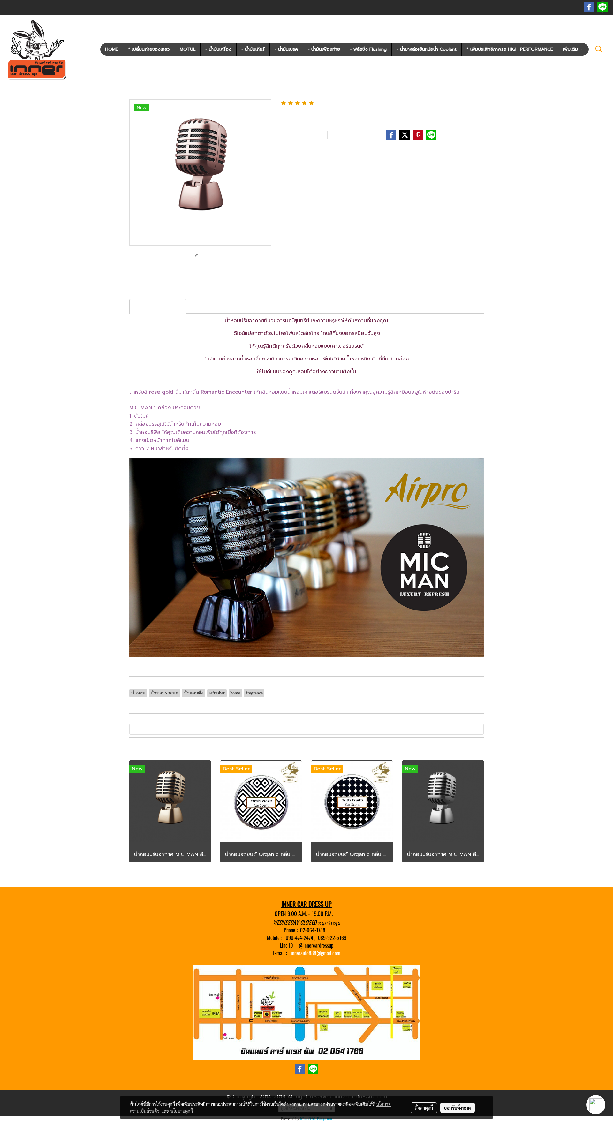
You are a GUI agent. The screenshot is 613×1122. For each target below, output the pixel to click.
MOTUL (187, 49)
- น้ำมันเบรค (286, 49)
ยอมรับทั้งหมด (457, 1108)
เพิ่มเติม (571, 49)
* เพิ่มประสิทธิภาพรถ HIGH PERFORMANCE (509, 49)
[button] (599, 49)
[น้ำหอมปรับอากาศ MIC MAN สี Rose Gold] (200, 173)
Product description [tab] (158, 306)
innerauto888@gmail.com (315, 953)
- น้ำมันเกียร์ (253, 49)
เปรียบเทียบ (349, 135)
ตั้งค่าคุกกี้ (424, 1108)
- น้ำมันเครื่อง (218, 49)
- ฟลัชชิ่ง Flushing (368, 49)
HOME (111, 49)
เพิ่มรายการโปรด (302, 135)
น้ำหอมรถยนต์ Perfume (327, 153)
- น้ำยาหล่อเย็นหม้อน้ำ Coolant (427, 49)
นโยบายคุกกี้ (181, 1111)
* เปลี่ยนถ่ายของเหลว (149, 49)
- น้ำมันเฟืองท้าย (324, 49)
